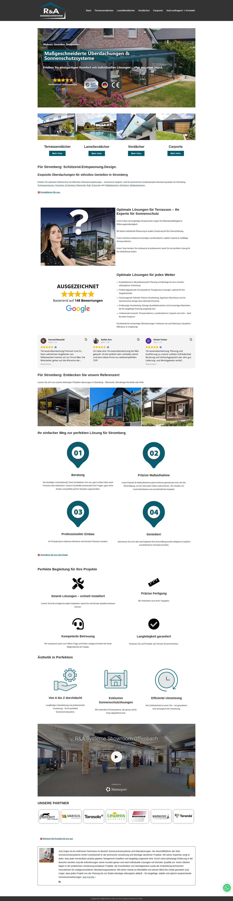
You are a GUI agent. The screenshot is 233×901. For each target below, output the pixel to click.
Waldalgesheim (112, 185)
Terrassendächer (104, 10)
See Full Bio (88, 877)
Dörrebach (124, 185)
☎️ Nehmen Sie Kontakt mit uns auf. (56, 839)
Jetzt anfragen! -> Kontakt (180, 10)
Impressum (126, 898)
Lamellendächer (126, 10)
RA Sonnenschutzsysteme (65, 832)
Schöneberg (70, 185)
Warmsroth (81, 185)
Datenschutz (133, 898)
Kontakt (140, 898)
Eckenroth (96, 185)
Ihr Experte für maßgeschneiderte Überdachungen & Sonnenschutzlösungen (122, 832)
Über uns (114, 898)
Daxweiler (59, 185)
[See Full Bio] (95, 877)
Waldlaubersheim (137, 185)
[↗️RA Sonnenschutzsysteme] (53, 10)
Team (120, 898)
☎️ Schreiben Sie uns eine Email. (53, 555)
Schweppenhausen (46, 185)
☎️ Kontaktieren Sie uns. (49, 192)
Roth (89, 185)
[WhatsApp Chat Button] (227, 887)
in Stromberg (174, 832)
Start (88, 10)
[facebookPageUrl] (60, 882)
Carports (158, 10)
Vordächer (144, 10)
